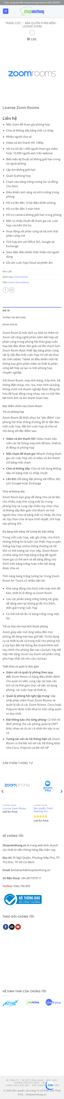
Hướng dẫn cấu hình (26, 1082)
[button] (5, 11)
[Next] (61, 798)
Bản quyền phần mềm (40, 23)
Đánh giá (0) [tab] (10, 324)
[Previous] (3, 798)
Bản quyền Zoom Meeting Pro (43, 810)
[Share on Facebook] (6, 290)
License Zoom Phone (14, 808)
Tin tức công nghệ (32, 1080)
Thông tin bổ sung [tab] (14, 317)
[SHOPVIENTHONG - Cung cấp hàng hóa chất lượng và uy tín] (32, 11)
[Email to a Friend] (12, 290)
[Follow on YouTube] (18, 927)
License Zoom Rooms (18, 282)
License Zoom (32, 26)
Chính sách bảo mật (18, 1085)
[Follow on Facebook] (6, 927)
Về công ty (12, 1080)
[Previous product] (32, 32)
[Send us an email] (12, 927)
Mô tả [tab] (6, 310)
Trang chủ (13, 23)
